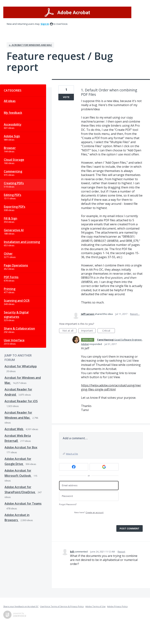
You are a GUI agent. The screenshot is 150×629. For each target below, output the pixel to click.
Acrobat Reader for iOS (21, 401)
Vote (66, 97)
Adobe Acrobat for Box (21, 447)
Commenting (13, 171)
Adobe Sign (12, 136)
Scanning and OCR (16, 301)
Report (121, 551)
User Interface (14, 340)
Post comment (129, 528)
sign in (45, 24)
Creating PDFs (14, 183)
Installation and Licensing (22, 242)
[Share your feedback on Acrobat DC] (67, 12)
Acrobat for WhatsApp (21, 366)
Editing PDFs (12, 195)
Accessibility (12, 124)
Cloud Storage (14, 160)
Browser (10, 148)
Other (8, 254)
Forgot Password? (68, 504)
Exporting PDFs (14, 207)
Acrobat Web (14, 429)
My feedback (13, 113)
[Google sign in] (104, 467)
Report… (135, 314)
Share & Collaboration (19, 328)
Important (88, 331)
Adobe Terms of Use (95, 606)
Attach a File (72, 453)
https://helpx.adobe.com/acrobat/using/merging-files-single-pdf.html (111, 387)
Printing (9, 289)
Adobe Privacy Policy (117, 606)
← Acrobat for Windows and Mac (30, 45)
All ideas (10, 101)
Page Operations (16, 265)
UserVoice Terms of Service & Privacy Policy (62, 606)
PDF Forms (11, 277)
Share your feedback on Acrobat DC (20, 606)
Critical (108, 331)
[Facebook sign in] (73, 467)
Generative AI (14, 230)
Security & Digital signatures (16, 314)
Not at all (69, 331)
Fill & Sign (10, 218)
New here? (89, 512)
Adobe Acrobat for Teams (23, 503)
